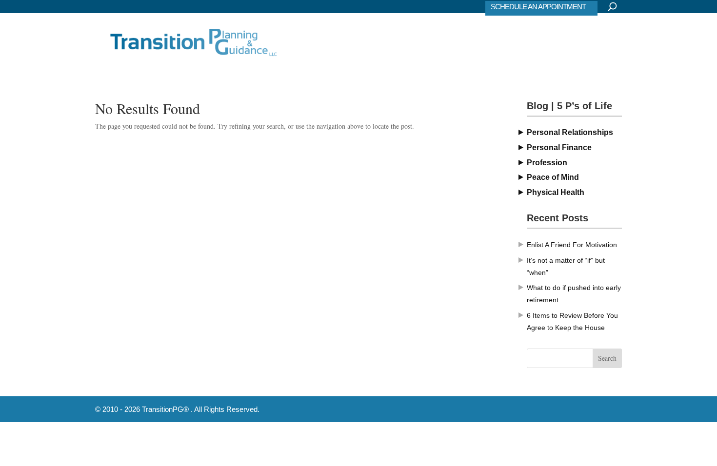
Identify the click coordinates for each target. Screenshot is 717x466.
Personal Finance (559, 147)
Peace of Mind (553, 177)
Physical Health (555, 192)
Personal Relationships (570, 132)
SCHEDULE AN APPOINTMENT (538, 6)
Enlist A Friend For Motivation (572, 245)
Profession (547, 162)
